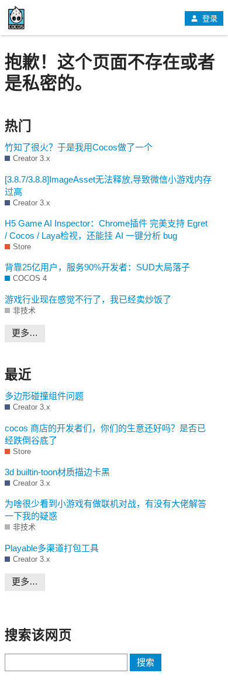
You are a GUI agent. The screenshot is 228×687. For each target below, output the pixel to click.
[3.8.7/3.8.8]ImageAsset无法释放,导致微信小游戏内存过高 (108, 185)
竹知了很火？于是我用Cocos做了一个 (79, 147)
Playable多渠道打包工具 (52, 548)
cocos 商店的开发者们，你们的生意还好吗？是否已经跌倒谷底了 (105, 434)
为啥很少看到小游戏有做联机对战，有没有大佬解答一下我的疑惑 (105, 510)
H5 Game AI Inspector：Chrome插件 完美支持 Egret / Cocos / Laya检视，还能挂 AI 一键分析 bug (106, 229)
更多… (25, 333)
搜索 (145, 662)
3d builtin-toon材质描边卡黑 (57, 472)
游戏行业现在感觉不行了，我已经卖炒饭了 (88, 299)
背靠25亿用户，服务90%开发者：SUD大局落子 (97, 267)
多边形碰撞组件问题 (44, 396)
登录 (208, 18)
